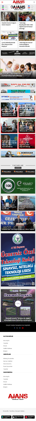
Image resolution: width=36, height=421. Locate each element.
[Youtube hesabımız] (23, 418)
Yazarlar (6, 24)
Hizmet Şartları (7, 34)
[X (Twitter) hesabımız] (11, 418)
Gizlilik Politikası (8, 38)
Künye (4, 31)
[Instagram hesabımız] (17, 418)
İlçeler (5, 17)
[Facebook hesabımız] (6, 418)
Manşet (5, 14)
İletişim (5, 27)
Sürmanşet (6, 21)
